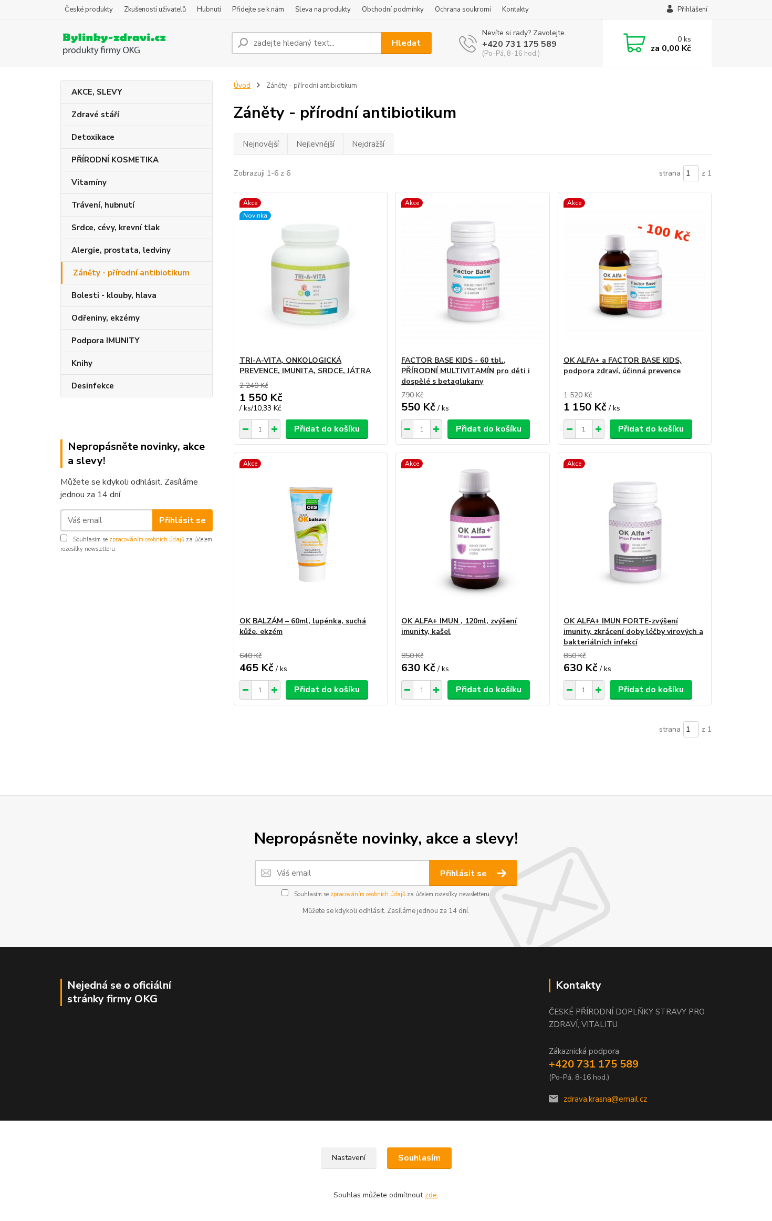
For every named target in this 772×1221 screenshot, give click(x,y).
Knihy (81, 363)
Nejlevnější (315, 144)
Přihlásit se (182, 520)
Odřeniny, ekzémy (105, 318)
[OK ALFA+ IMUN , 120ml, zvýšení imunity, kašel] (472, 534)
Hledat (406, 43)
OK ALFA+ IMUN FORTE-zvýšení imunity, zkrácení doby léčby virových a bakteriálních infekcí (633, 631)
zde (431, 1195)
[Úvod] (141, 43)
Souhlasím (419, 1158)
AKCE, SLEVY (96, 92)
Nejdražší (368, 144)
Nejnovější (261, 144)
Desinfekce (92, 386)
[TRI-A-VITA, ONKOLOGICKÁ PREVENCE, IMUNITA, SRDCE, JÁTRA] (310, 274)
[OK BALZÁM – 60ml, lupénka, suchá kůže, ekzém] (310, 534)
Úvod (242, 85)
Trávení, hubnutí (102, 205)
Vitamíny (89, 182)
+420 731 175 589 (519, 44)
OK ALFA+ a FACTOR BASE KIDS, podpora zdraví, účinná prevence (623, 365)
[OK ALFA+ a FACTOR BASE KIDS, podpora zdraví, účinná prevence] (635, 274)
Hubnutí (209, 9)
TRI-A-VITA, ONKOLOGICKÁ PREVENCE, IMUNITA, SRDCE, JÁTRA (305, 365)
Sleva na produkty (323, 9)
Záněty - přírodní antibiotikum (131, 273)
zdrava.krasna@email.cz (605, 1099)
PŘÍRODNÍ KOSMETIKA (115, 160)
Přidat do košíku (327, 429)
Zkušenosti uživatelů (155, 9)
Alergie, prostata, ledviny (121, 250)
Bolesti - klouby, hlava (114, 295)
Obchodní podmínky (393, 9)
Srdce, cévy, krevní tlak (115, 227)
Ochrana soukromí (463, 9)
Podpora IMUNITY (105, 340)
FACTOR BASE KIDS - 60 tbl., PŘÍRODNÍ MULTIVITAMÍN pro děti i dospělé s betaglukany (465, 370)
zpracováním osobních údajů (146, 539)
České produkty (89, 9)
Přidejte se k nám (258, 9)
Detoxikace (92, 137)
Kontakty (515, 9)
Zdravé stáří (95, 114)
